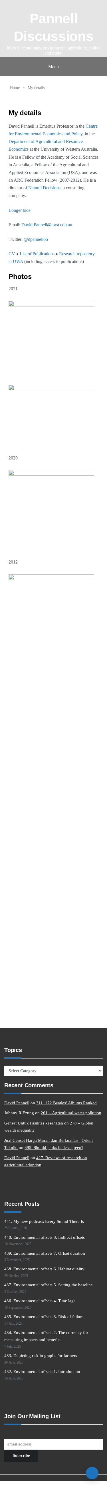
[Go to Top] (92, 1473)
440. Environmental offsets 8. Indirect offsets (44, 1237)
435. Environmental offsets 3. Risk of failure (44, 1316)
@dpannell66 (36, 239)
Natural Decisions (44, 187)
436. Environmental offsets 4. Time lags (39, 1300)
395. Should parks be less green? (54, 1147)
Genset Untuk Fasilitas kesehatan (33, 1123)
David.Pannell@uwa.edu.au (46, 224)
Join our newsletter (20, 1434)
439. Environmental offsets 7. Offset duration (44, 1253)
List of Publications (37, 253)
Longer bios (19, 210)
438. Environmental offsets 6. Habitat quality (44, 1269)
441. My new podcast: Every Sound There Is (44, 1221)
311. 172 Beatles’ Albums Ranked (66, 1103)
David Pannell (16, 1103)
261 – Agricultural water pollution (71, 1113)
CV (12, 253)
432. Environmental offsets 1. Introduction (42, 1371)
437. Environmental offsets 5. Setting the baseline (48, 1285)
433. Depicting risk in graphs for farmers (40, 1355)
